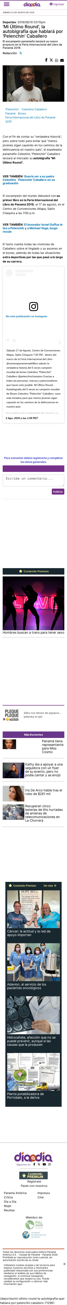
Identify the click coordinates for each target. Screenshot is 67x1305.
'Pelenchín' (12, 109)
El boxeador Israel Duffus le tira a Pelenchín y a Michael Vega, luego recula (33, 228)
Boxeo (22, 113)
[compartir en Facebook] (46, 60)
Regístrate (34, 1181)
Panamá (10, 113)
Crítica (8, 1197)
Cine (41, 1197)
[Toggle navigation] (6, 4)
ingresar (58, 4)
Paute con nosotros (34, 1186)
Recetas (9, 1210)
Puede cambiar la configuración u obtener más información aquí (26, 1281)
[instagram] (49, 1164)
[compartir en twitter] (51, 60)
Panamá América (15, 1193)
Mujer (7, 1206)
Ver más (48, 885)
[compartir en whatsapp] (56, 60)
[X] (39, 1164)
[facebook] (34, 1164)
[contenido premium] (33, 1175)
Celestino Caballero (34, 109)
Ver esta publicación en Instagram (26, 316)
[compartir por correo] (62, 60)
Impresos (44, 1193)
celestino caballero (55, 412)
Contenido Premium (36, 571)
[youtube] (44, 1164)
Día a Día (10, 1201)
